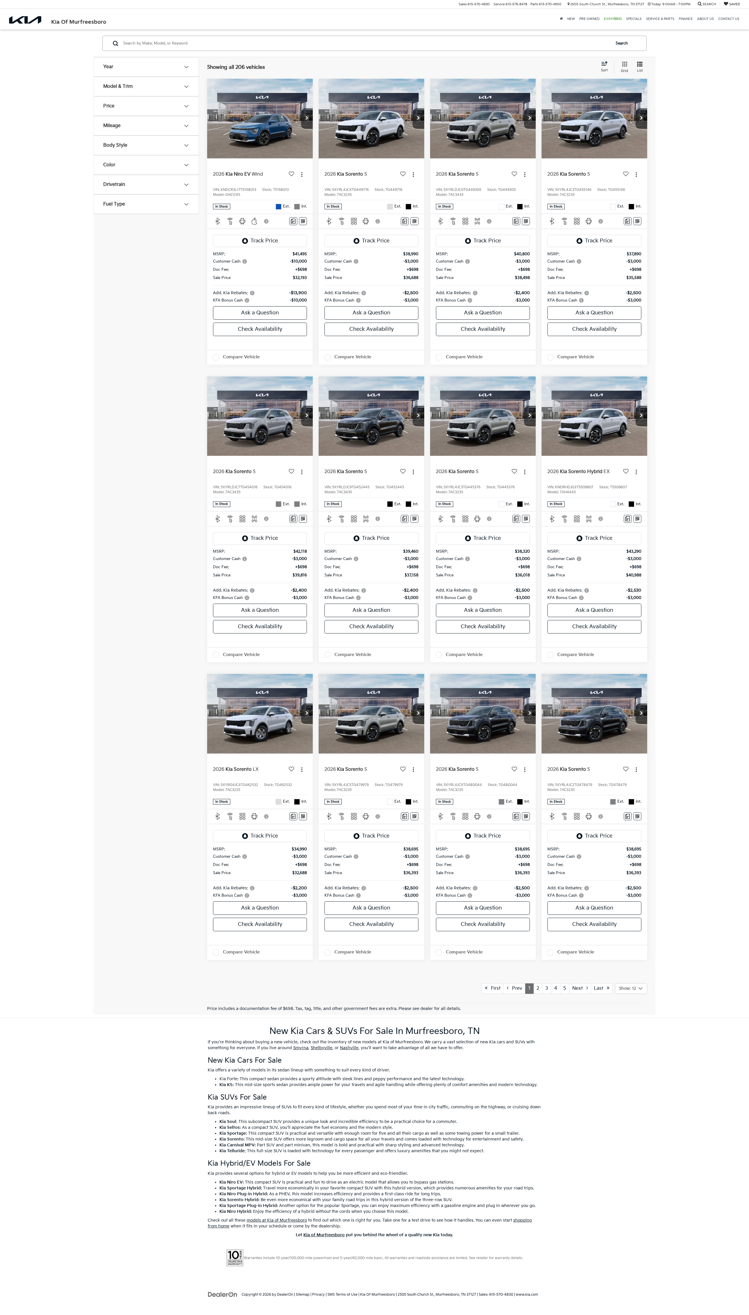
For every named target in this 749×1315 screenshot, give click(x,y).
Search (622, 43)
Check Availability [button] (260, 329)
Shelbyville (321, 1047)
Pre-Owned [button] (589, 19)
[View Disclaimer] (267, 221)
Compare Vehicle (241, 357)
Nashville (349, 1047)
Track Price (264, 241)
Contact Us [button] (728, 19)
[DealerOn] (223, 1294)
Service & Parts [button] (660, 19)
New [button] (571, 19)
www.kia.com (527, 1294)
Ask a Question (260, 313)
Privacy (318, 1294)
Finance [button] (686, 19)
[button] (307, 118)
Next (579, 988)
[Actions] (302, 174)
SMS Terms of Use (342, 1294)
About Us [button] (705, 19)
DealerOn (285, 1294)
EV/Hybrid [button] (613, 19)
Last (600, 988)
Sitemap (303, 1294)
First (494, 988)
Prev (515, 988)
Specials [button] (634, 19)
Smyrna (300, 1047)
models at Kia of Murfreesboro (277, 1220)
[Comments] (293, 221)
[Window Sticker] (303, 221)
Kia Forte (228, 1078)
